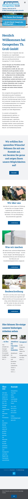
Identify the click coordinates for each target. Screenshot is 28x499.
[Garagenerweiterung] (22, 337)
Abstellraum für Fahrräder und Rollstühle (15, 346)
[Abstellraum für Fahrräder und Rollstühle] (14, 337)
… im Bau (5, 342)
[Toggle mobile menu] (25, 2)
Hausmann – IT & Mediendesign (17, 470)
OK (14, 496)
